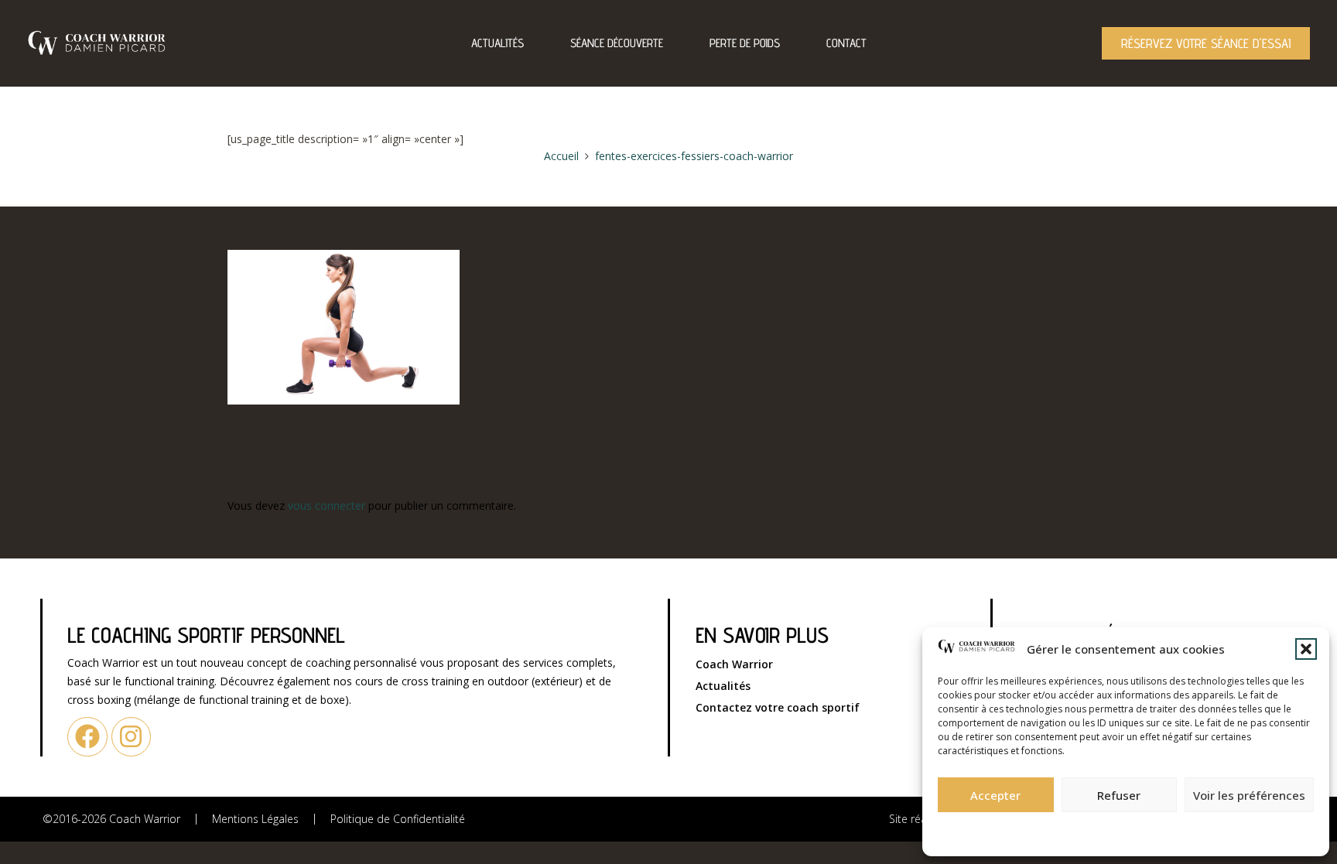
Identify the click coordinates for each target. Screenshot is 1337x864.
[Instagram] (131, 736)
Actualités (497, 43)
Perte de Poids (745, 43)
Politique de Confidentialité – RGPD (1041, 829)
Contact (846, 43)
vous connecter (326, 505)
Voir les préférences (1249, 795)
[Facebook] (87, 736)
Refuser (1118, 795)
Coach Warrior (734, 664)
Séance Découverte (616, 43)
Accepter (995, 795)
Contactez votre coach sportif (778, 707)
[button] (1306, 649)
